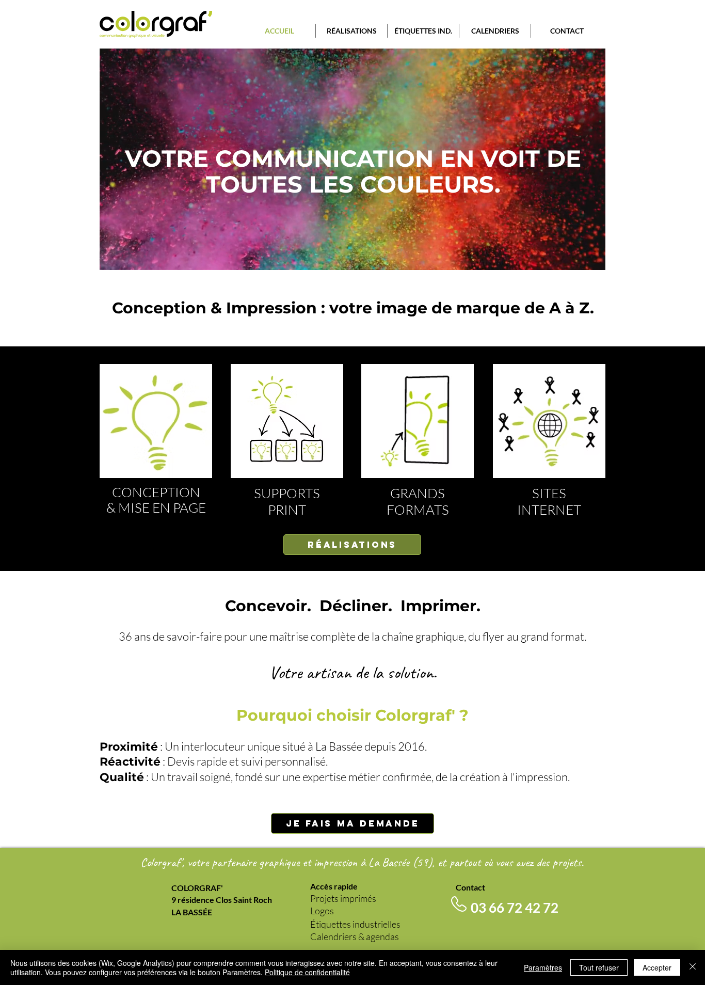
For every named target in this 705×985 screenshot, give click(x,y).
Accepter (657, 967)
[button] (351, 31)
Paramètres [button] (543, 967)
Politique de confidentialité (307, 972)
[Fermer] (692, 967)
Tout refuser (599, 967)
